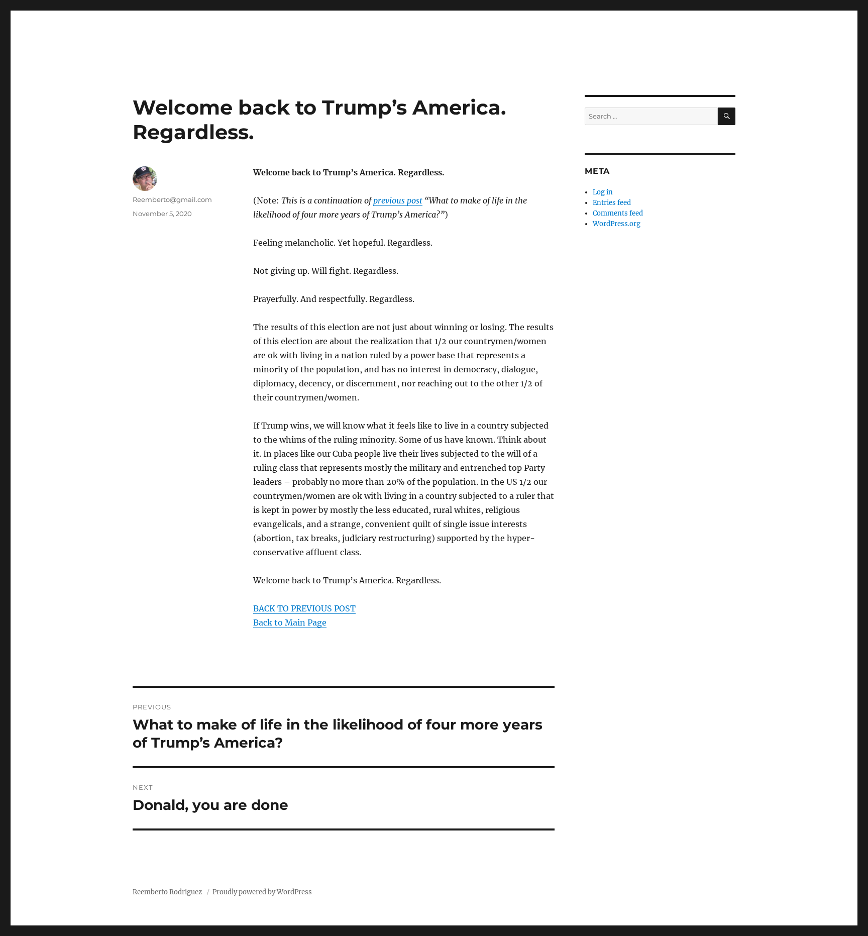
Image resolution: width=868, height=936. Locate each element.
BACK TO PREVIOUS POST (304, 608)
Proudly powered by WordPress (262, 892)
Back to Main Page (290, 622)
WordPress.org (616, 224)
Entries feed (612, 202)
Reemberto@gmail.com (172, 199)
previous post (397, 200)
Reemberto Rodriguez (168, 892)
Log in (603, 192)
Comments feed (618, 213)
